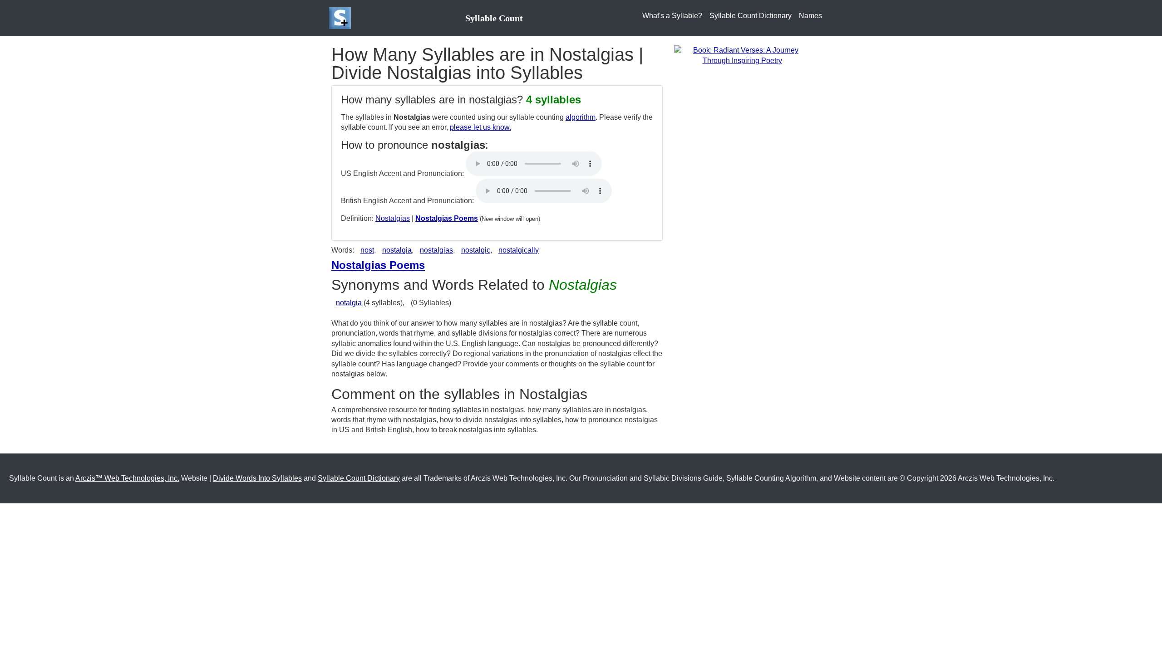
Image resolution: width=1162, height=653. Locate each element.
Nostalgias (392, 218)
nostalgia (397, 250)
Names (810, 15)
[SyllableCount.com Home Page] (342, 18)
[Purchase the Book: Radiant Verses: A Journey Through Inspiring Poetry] (742, 55)
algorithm (581, 117)
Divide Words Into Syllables (257, 478)
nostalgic (475, 250)
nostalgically (518, 250)
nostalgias (436, 250)
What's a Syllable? (672, 15)
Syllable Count (494, 18)
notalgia (349, 303)
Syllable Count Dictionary (750, 15)
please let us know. (480, 127)
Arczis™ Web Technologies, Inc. (127, 478)
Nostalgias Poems (446, 218)
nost (367, 250)
